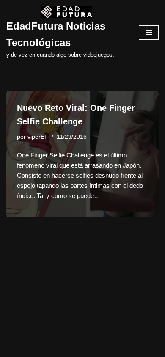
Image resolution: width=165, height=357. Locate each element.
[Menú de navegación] (149, 32)
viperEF (38, 137)
